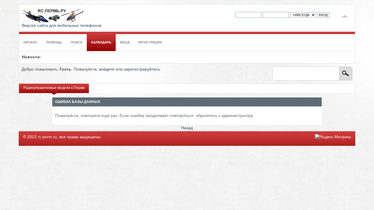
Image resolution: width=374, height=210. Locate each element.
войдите (107, 69)
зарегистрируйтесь (142, 69)
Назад (187, 128)
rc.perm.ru (47, 137)
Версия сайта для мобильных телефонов (61, 25)
